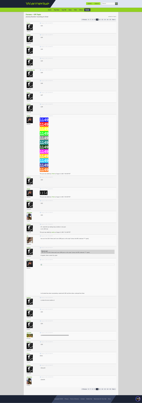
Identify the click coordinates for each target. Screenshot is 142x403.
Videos (81, 10)
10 (97, 19)
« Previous (84, 19)
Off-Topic (37, 14)
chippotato (29, 212)
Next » (113, 19)
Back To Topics (113, 16)
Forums (29, 14)
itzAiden (29, 297)
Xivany (28, 23)
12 (102, 19)
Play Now (56, 10)
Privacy (66, 399)
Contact (83, 399)
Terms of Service (74, 399)
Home (49, 10)
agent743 (29, 332)
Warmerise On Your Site (100, 399)
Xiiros (28, 353)
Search (104, 3)
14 (107, 19)
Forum (87, 10)
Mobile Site (89, 399)
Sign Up (97, 3)
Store (109, 399)
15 (110, 19)
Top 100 (64, 10)
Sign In (89, 3)
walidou (29, 35)
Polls (75, 10)
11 (99, 19)
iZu (27, 236)
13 (105, 19)
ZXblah (28, 116)
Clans (70, 10)
